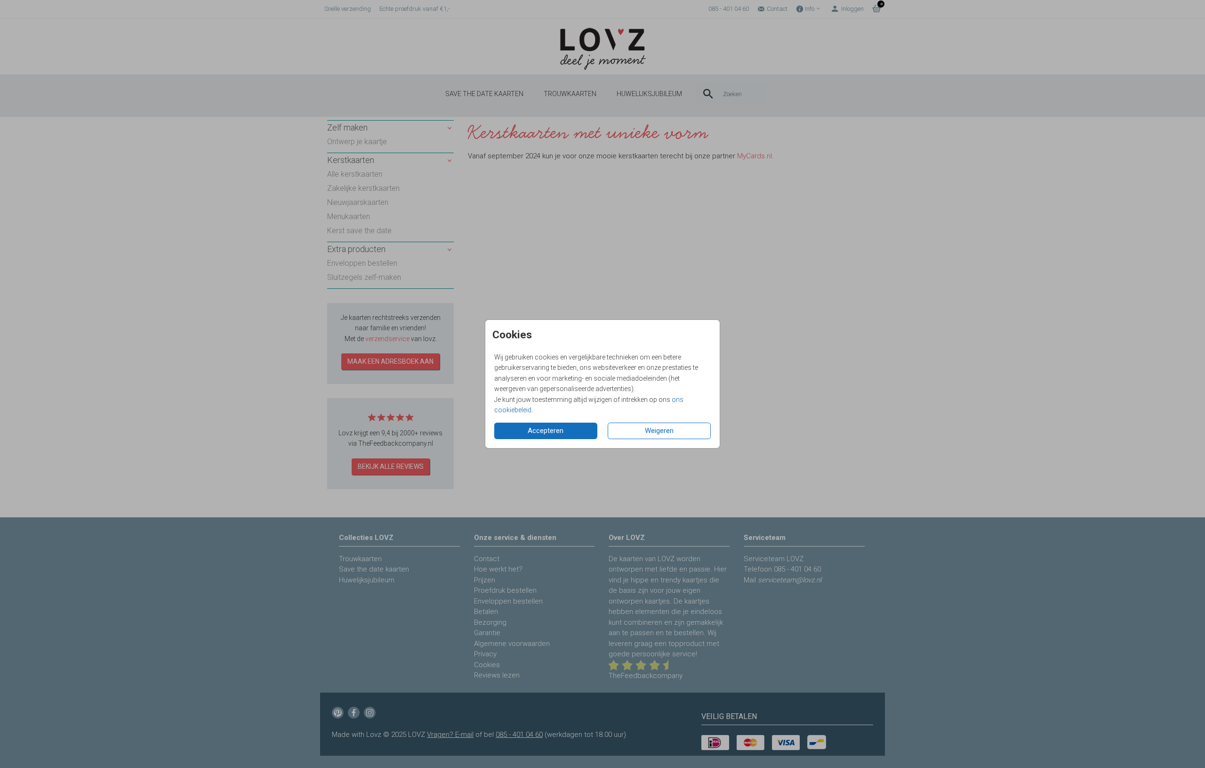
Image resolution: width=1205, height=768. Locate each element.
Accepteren (545, 430)
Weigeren (659, 430)
